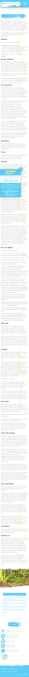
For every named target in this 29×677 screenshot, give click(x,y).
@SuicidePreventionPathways (13, 650)
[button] (25, 3)
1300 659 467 (10, 196)
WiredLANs (25, 674)
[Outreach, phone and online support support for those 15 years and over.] (9, 3)
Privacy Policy (4, 671)
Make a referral (14, 594)
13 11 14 (13, 193)
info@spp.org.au (10, 641)
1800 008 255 (13, 635)
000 (17, 186)
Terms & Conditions (12, 671)
